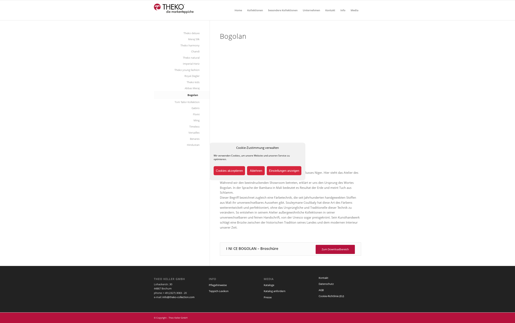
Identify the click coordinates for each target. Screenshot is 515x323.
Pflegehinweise (218, 285)
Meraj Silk (194, 39)
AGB (321, 290)
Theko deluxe (191, 33)
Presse (268, 297)
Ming (197, 120)
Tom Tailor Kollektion (187, 102)
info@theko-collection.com (178, 297)
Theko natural (191, 57)
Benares (195, 139)
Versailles (194, 132)
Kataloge (269, 285)
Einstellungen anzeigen (284, 170)
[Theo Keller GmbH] (174, 10)
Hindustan (193, 145)
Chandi (195, 51)
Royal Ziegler (192, 76)
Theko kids (193, 82)
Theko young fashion (187, 70)
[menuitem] (238, 10)
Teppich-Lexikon (219, 291)
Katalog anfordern (274, 291)
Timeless (194, 126)
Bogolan (192, 95)
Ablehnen (256, 170)
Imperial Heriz (191, 63)
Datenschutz (326, 284)
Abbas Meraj (192, 88)
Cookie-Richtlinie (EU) (331, 296)
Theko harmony (190, 45)
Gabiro (196, 108)
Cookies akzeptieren (229, 170)
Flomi (196, 114)
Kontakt (323, 278)
